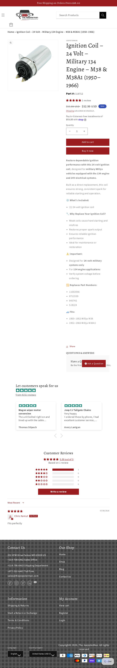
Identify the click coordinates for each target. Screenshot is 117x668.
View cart (64, 605)
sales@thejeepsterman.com (23, 576)
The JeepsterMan (88, 645)
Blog (61, 569)
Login (62, 620)
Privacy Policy (15, 627)
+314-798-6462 (16, 559)
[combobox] (81, 15)
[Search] (102, 15)
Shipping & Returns (18, 605)
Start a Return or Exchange (22, 613)
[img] (60, 390)
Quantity (70, 125)
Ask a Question (95, 363)
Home (11, 32)
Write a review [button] (58, 491)
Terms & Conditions (18, 620)
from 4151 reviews (26, 395)
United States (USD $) (41, 653)
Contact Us (65, 576)
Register (63, 613)
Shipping (70, 111)
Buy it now (88, 151)
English (14, 653)
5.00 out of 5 (66, 459)
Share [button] (72, 346)
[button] (74, 100)
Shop (62, 561)
